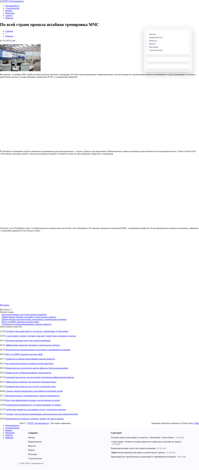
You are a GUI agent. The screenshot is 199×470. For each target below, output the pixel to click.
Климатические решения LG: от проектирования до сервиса (33, 405)
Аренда (8, 15)
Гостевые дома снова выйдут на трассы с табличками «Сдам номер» (37, 331)
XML (196, 423)
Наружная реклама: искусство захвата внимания (24, 314)
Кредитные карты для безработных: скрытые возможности (32, 396)
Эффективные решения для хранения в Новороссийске (30, 382)
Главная (9, 31)
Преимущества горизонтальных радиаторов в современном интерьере (34, 319)
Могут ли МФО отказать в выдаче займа (20, 322)
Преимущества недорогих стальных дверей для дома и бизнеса (34, 419)
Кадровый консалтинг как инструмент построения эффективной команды (39, 377)
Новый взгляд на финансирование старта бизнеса (28, 373)
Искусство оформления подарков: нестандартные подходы (32, 400)
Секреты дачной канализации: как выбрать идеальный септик (34, 391)
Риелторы (9, 13)
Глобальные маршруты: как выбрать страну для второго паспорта (35, 409)
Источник (4, 305)
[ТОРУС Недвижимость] (12, 1)
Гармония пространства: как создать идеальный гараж (30, 386)
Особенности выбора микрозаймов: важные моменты (26, 324)
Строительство (12, 8)
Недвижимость (12, 6)
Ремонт (8, 10)
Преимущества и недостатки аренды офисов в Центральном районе (36, 368)
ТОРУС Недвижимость (38, 423)
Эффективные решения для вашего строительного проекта (29, 317)
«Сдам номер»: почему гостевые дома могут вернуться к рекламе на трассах (40, 336)
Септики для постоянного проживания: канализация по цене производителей (41, 414)
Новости (9, 18)
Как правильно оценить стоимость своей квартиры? (29, 363)
